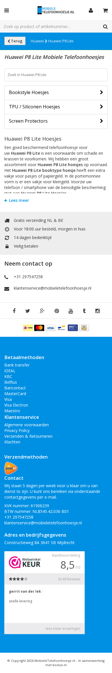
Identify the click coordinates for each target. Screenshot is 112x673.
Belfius (10, 382)
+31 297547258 (28, 276)
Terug (16, 40)
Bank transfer (17, 365)
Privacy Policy (17, 430)
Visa (8, 399)
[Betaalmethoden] (28, 327)
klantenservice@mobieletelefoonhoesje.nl (52, 288)
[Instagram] (97, 311)
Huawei (38, 40)
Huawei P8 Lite (61, 40)
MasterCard (15, 393)
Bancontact (15, 388)
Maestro (12, 410)
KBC (8, 376)
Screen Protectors (28, 121)
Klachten (12, 442)
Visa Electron (16, 405)
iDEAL (10, 370)
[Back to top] (102, 663)
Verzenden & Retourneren (28, 436)
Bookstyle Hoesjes (29, 92)
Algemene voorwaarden (26, 424)
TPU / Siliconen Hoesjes (34, 106)
